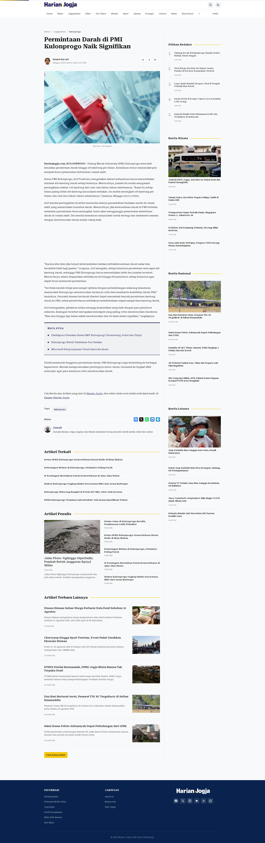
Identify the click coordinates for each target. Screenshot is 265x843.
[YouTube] (196, 801)
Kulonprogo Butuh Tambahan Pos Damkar (76, 342)
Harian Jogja (94, 393)
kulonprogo (60, 409)
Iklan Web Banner (53, 817)
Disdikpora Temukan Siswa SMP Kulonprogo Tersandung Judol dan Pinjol (96, 335)
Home (50, 13)
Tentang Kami (51, 796)
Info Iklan (49, 822)
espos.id (109, 796)
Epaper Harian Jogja (56, 397)
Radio (174, 13)
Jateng (136, 13)
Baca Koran (187, 13)
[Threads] (203, 801)
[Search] (210, 5)
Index (215, 13)
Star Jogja (110, 807)
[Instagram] (190, 801)
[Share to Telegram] (158, 419)
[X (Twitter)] (183, 801)
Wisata (114, 13)
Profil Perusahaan (53, 812)
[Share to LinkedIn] (152, 419)
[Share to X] (141, 419)
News (60, 13)
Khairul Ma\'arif (61, 59)
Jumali (57, 427)
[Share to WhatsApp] (147, 419)
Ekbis (88, 13)
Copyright (49, 807)
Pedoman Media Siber (55, 802)
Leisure (162, 13)
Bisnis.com (110, 802)
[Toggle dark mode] (218, 5)
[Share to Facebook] (136, 419)
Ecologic (149, 13)
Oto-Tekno (101, 13)
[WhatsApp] (210, 801)
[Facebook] (176, 801)
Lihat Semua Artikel (55, 755)
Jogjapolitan (74, 13)
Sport (125, 13)
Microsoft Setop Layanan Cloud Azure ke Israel (79, 349)
